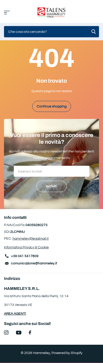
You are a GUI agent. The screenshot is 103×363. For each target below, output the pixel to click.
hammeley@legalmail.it (30, 238)
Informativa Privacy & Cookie (26, 247)
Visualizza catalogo (7, 13)
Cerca (93, 31)
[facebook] (30, 332)
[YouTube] (18, 332)
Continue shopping (51, 106)
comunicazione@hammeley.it (34, 263)
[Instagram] (6, 332)
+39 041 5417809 (24, 256)
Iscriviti (52, 186)
